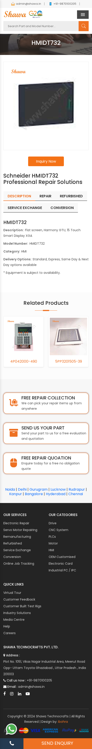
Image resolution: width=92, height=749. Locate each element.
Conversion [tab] (62, 207)
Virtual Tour (12, 592)
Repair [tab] (45, 196)
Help (6, 626)
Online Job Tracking (18, 563)
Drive (52, 523)
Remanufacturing (17, 536)
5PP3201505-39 (24, 361)
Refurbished (12, 543)
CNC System (58, 530)
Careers (9, 633)
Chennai (75, 493)
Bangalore (34, 493)
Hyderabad (55, 493)
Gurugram (38, 489)
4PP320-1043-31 (69, 361)
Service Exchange (17, 550)
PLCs (52, 536)
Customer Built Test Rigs (22, 606)
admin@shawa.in (28, 4)
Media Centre (14, 619)
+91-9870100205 (64, 4)
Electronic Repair (16, 523)
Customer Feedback (19, 599)
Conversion (12, 557)
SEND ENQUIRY (57, 743)
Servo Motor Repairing (20, 530)
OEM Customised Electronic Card (62, 560)
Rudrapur (77, 489)
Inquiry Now (46, 161)
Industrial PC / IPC (62, 570)
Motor (53, 543)
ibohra (63, 721)
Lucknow (58, 489)
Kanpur (15, 493)
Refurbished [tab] (71, 196)
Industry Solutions (17, 613)
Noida (10, 489)
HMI (51, 550)
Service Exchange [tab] (25, 207)
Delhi (22, 489)
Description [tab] (19, 196)
